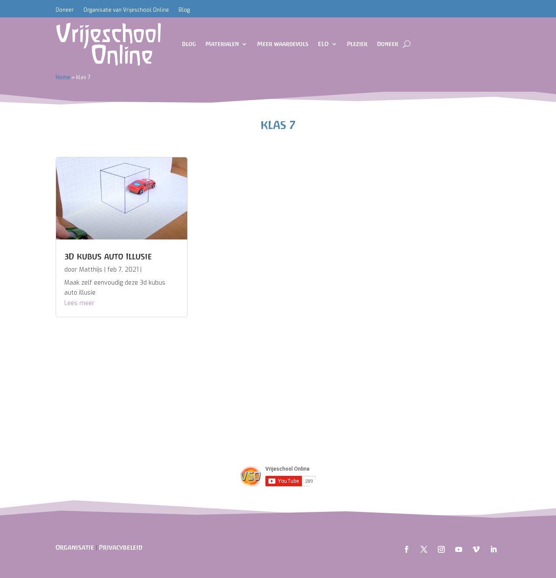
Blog (184, 10)
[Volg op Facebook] (407, 549)
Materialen (222, 43)
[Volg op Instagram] (441, 549)
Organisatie (75, 547)
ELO (323, 43)
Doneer (65, 10)
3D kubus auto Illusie (108, 256)
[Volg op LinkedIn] (493, 549)
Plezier (357, 43)
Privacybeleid (120, 547)
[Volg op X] (424, 549)
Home (63, 77)
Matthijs (91, 270)
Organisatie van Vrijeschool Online (126, 10)
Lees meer (79, 303)
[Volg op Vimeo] (476, 549)
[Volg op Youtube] (459, 549)
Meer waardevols (282, 43)
